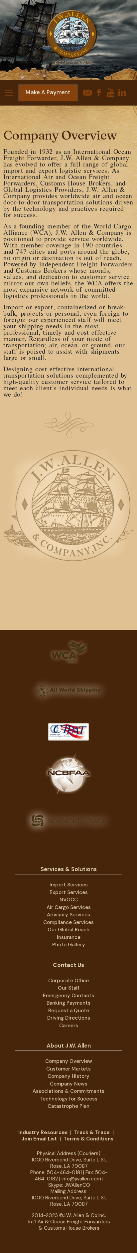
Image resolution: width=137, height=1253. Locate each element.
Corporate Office (68, 980)
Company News (68, 1084)
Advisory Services (68, 914)
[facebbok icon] (99, 93)
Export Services (69, 892)
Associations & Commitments (68, 1091)
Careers (68, 1025)
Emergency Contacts (68, 995)
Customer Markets (68, 1069)
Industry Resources (43, 1132)
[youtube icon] (110, 93)
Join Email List (39, 1138)
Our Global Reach (68, 929)
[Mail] (87, 93)
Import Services (69, 884)
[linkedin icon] (122, 93)
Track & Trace (92, 1132)
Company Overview (68, 1061)
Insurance (68, 937)
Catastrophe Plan (68, 1106)
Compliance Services (68, 922)
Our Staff (68, 988)
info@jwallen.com (81, 1178)
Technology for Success (68, 1099)
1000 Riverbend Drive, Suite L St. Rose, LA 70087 (69, 1162)
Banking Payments (68, 1003)
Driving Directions (68, 1018)
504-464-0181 (64, 1172)
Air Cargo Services (69, 907)
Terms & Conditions (88, 1138)
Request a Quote (68, 1010)
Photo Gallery (68, 944)
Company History (68, 1076)
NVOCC (69, 899)
